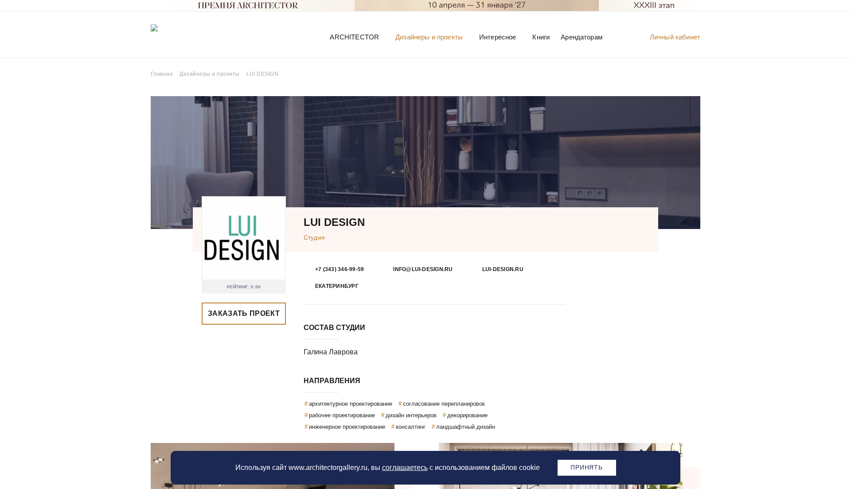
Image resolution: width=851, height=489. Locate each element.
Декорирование (467, 415)
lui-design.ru (502, 269)
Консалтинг (411, 426)
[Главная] (197, 36)
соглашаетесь (405, 467)
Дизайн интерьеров (411, 415)
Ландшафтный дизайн (465, 426)
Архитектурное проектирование (350, 403)
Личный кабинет (675, 37)
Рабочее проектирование (342, 415)
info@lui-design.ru (423, 269)
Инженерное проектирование (347, 426)
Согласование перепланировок (444, 403)
